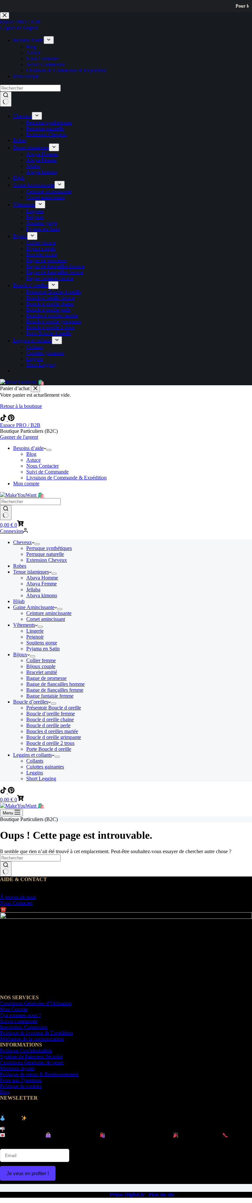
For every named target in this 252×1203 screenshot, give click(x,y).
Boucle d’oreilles (30, 702)
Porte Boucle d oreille (48, 749)
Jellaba (33, 589)
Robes (19, 566)
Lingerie (35, 631)
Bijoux (20, 654)
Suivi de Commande (47, 472)
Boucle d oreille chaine (50, 719)
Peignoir (35, 637)
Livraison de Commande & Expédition (66, 477)
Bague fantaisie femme (50, 696)
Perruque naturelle (45, 554)
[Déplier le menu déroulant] (49, 450)
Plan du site (162, 1194)
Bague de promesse (46, 678)
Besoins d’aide (28, 448)
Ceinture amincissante (49, 613)
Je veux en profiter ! (28, 1173)
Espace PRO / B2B (20, 425)
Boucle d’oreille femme (50, 713)
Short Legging (41, 778)
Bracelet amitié (41, 672)
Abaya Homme (42, 577)
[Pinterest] (11, 419)
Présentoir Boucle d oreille (53, 707)
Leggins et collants (32, 755)
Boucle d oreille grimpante (53, 737)
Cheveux (22, 542)
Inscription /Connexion (24, 1027)
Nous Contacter (42, 466)
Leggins (34, 772)
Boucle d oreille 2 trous (50, 743)
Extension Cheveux (46, 560)
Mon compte (26, 483)
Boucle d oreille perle (48, 725)
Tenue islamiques (31, 572)
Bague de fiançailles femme (54, 690)
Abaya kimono (41, 595)
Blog (31, 454)
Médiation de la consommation (32, 1039)
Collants (34, 761)
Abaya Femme (41, 583)
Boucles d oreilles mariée (52, 731)
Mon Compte (14, 1009)
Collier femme (41, 660)
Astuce (33, 460)
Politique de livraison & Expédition (36, 1033)
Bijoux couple (40, 666)
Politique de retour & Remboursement (39, 1074)
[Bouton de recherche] (5, 512)
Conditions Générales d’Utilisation (36, 1003)
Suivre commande (18, 1021)
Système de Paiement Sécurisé (31, 1056)
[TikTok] (4, 419)
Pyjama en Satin (43, 648)
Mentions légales (17, 1068)
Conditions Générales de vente (31, 1062)
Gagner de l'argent (19, 437)
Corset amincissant (45, 619)
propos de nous (18, 897)
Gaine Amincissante (33, 607)
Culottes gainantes (45, 767)
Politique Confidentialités (26, 1050)
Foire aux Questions (21, 1080)
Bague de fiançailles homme (55, 684)
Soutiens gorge (41, 642)
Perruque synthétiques (49, 548)
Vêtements (24, 625)
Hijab (19, 601)
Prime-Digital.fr (127, 1194)
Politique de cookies (21, 1086)
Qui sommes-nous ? (20, 1015)
